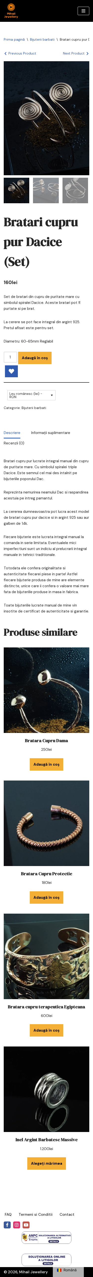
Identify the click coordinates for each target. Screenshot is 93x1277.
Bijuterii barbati (42, 39)
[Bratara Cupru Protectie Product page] (46, 823)
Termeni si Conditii (36, 1214)
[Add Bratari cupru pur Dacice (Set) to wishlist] (11, 371)
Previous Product (22, 53)
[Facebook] (7, 1224)
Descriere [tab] (12, 432)
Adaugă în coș (35, 357)
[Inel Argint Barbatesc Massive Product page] (46, 1089)
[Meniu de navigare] (83, 11)
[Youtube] (26, 1224)
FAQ (8, 1214)
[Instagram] (16, 1224)
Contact (67, 1214)
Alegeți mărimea (46, 1163)
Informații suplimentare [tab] (50, 432)
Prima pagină (14, 39)
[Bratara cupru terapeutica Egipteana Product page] (46, 956)
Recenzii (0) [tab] (14, 443)
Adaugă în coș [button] (46, 764)
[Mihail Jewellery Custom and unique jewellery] (11, 10)
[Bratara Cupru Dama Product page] (46, 690)
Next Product (74, 53)
